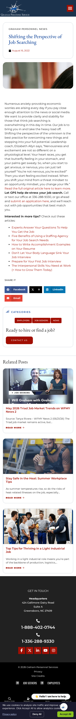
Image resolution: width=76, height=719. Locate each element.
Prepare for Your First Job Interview (36, 261)
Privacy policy (9, 714)
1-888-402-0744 (38, 627)
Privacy (38, 671)
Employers (23, 320)
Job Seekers (41, 320)
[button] (70, 8)
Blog (47, 701)
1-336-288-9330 (38, 641)
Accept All (65, 714)
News (56, 320)
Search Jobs (9, 701)
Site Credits (38, 676)
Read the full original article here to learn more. (38, 188)
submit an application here (30, 201)
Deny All (37, 714)
